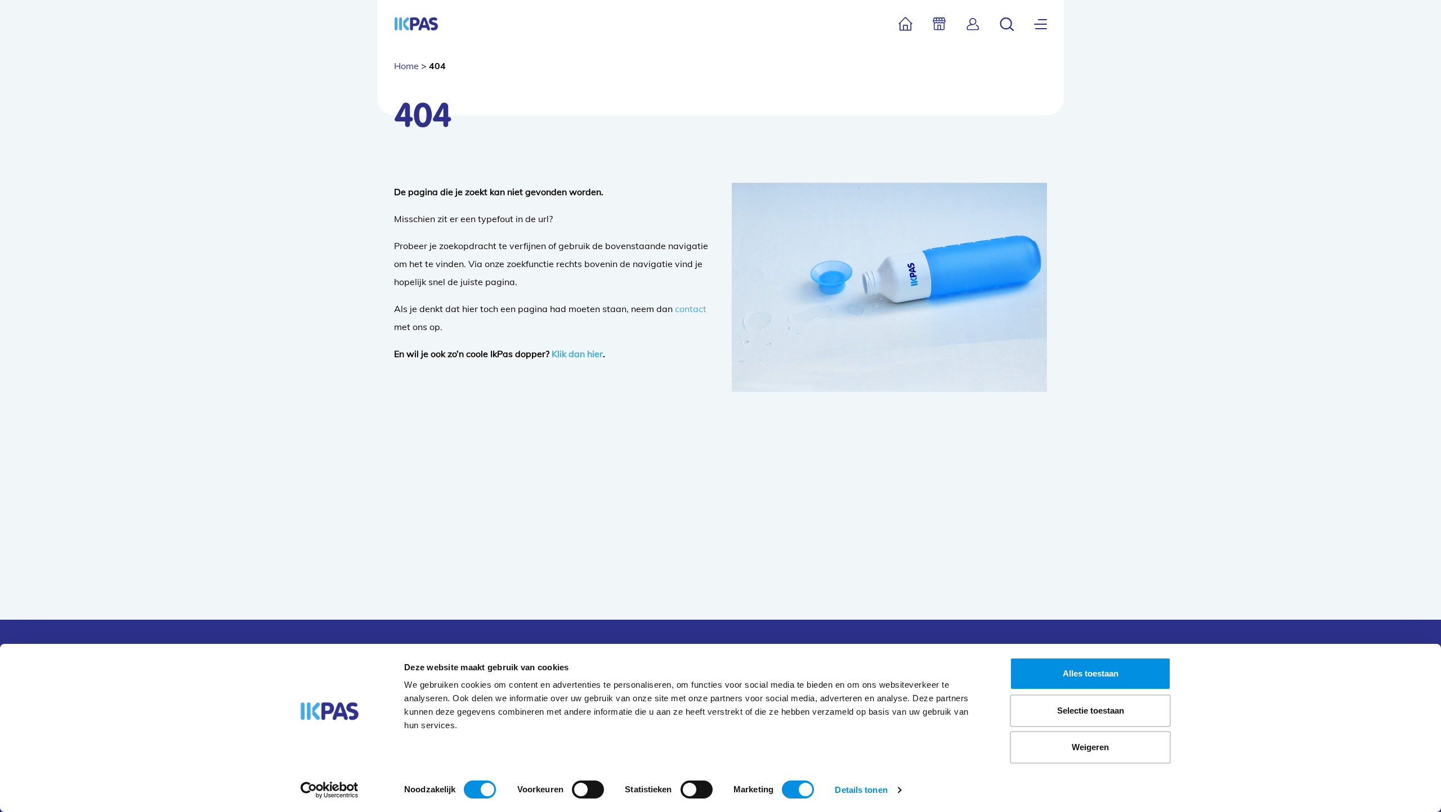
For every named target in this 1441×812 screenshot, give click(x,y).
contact (690, 308)
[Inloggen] (973, 24)
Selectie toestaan (1090, 710)
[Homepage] (416, 24)
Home (406, 65)
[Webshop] (939, 24)
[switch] (588, 790)
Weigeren (1090, 747)
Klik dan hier (577, 353)
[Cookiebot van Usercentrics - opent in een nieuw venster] (329, 790)
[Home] (905, 24)
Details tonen (861, 790)
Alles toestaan (1090, 673)
